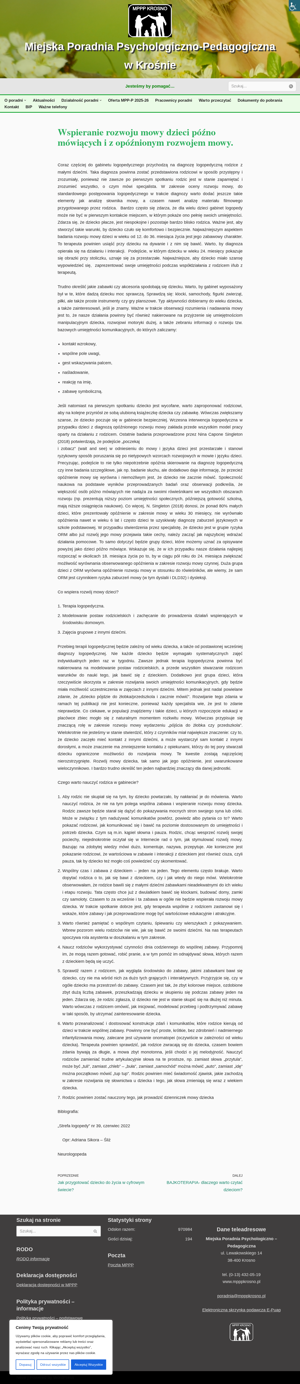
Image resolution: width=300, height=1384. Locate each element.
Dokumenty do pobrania (260, 100)
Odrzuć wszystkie (53, 1364)
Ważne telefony (53, 107)
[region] (60, 1347)
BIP (29, 107)
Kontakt (11, 107)
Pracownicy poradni (173, 100)
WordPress (63, 1377)
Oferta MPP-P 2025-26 (128, 100)
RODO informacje (33, 1259)
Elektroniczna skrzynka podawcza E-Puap (241, 1310)
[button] (25, 100)
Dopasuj (25, 1364)
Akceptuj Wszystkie (89, 1364)
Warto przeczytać (215, 100)
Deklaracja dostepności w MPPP (46, 1285)
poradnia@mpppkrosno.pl (241, 1296)
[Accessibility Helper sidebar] (294, 5)
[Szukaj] (291, 86)
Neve (21, 1377)
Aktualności (44, 100)
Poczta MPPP (121, 1265)
